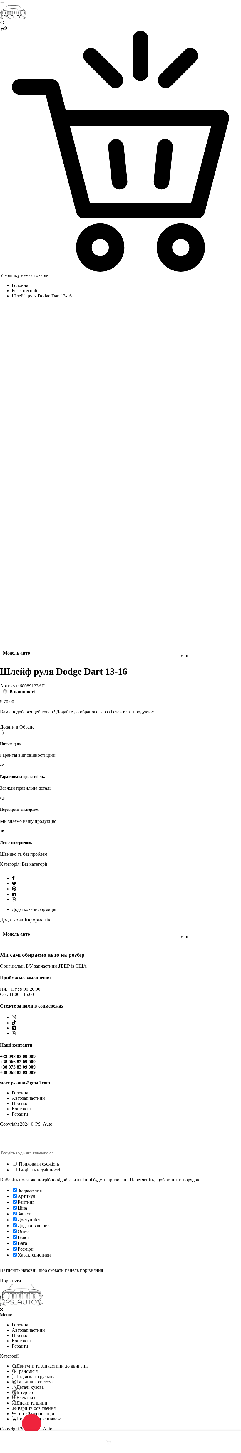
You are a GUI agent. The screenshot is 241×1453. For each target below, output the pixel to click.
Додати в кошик (127, 1442)
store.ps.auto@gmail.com (25, 1082)
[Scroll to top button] (231, 1426)
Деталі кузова (30, 1387)
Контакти (21, 1108)
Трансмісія (27, 1371)
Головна (20, 285)
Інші (183, 655)
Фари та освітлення (36, 1408)
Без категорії (24, 290)
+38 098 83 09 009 (18, 1056)
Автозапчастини (28, 1098)
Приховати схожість (38, 1163)
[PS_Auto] (13, 17)
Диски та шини (31, 1402)
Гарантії (20, 1113)
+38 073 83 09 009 (18, 1066)
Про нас (20, 1103)
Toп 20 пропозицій (35, 1413)
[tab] (126, 909)
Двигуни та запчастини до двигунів (52, 1365)
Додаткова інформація (34, 909)
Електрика (27, 1397)
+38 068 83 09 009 (18, 1072)
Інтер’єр (24, 1392)
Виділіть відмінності (39, 1169)
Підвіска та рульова (36, 1376)
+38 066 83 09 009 (18, 1061)
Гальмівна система (35, 1381)
